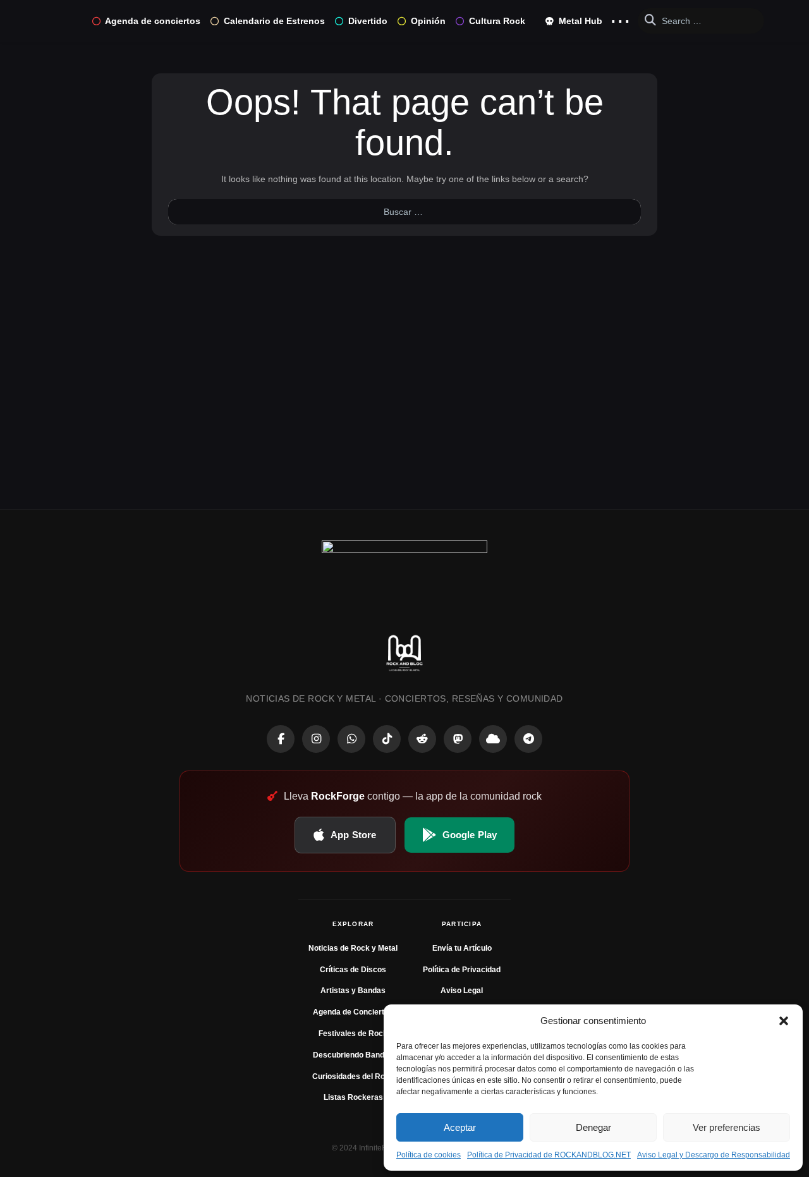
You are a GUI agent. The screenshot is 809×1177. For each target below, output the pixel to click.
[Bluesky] (493, 739)
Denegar (593, 1127)
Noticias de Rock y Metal (353, 948)
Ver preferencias (726, 1127)
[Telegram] (528, 739)
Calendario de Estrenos (274, 21)
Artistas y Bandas (353, 990)
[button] (783, 1021)
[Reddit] (422, 739)
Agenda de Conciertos (353, 1012)
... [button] (620, 18)
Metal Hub (579, 21)
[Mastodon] (457, 739)
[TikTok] (387, 739)
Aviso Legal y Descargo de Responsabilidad (713, 1154)
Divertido (367, 21)
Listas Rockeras (353, 1097)
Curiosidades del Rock (353, 1076)
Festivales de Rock (353, 1033)
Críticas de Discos (353, 969)
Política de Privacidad (462, 969)
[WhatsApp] (351, 739)
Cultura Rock (497, 21)
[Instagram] (316, 739)
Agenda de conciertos (152, 21)
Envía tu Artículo (462, 948)
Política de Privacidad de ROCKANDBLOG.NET (549, 1154)
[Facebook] (281, 739)
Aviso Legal (462, 990)
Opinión (428, 21)
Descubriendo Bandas (353, 1055)
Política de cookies (428, 1154)
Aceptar (460, 1127)
